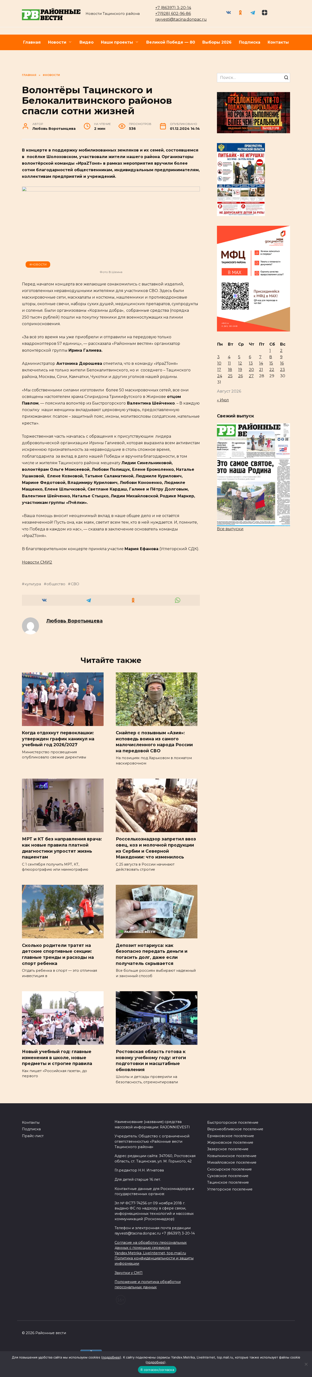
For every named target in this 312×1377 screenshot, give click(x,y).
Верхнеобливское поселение (235, 1129)
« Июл (223, 400)
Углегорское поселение (230, 1189)
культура (33, 584)
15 (271, 363)
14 (261, 363)
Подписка (249, 42)
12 (240, 363)
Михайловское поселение (231, 1162)
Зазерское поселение (227, 1149)
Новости (57, 42)
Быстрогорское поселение (232, 1122)
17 (219, 369)
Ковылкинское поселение (231, 1156)
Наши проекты (117, 42)
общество (56, 584)
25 (230, 376)
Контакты (278, 42)
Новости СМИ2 (37, 562)
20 (251, 369)
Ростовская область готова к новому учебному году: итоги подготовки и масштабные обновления (151, 1060)
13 (251, 363)
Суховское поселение (227, 1176)
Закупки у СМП (129, 1273)
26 (240, 376)
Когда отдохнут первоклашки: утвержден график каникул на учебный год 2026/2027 (58, 738)
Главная (32, 42)
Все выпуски (230, 529)
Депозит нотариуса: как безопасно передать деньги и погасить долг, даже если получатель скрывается (151, 954)
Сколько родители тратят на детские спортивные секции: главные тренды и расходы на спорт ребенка (58, 954)
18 (230, 369)
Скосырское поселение (229, 1169)
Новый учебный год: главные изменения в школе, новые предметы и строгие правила (57, 1057)
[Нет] (305, 1364)
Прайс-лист (33, 1136)
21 (261, 369)
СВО (75, 584)
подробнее (111, 1357)
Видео (86, 42)
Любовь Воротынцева (74, 621)
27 (251, 376)
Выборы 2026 (217, 42)
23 (282, 369)
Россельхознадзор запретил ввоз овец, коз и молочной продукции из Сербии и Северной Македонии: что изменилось (156, 847)
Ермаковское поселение (230, 1136)
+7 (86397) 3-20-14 (173, 7)
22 (271, 369)
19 (240, 369)
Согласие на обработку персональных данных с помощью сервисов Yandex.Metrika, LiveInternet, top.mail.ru (151, 1247)
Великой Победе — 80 (170, 42)
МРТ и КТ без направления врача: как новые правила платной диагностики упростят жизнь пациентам (62, 847)
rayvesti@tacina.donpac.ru (181, 19)
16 (282, 363)
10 (219, 363)
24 (219, 376)
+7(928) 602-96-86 (173, 13)
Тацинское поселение (228, 1182)
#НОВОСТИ (38, 264)
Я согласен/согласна (157, 1370)
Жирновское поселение (230, 1142)
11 (229, 363)
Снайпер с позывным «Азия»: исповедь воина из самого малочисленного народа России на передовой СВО (154, 741)
